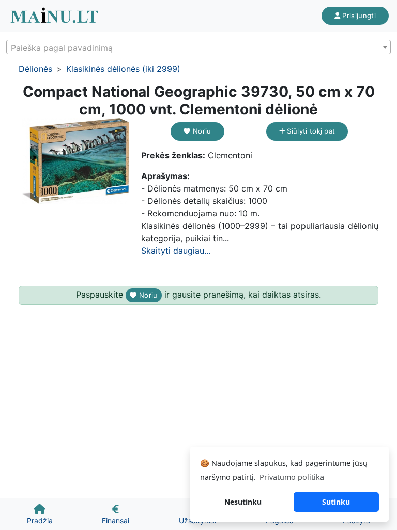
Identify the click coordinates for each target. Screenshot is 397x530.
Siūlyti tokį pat (310, 131)
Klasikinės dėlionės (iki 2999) (123, 69)
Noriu (201, 131)
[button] (123, 127)
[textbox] (198, 47)
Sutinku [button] (336, 502)
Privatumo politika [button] (291, 477)
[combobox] (198, 47)
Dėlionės (35, 69)
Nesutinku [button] (243, 502)
